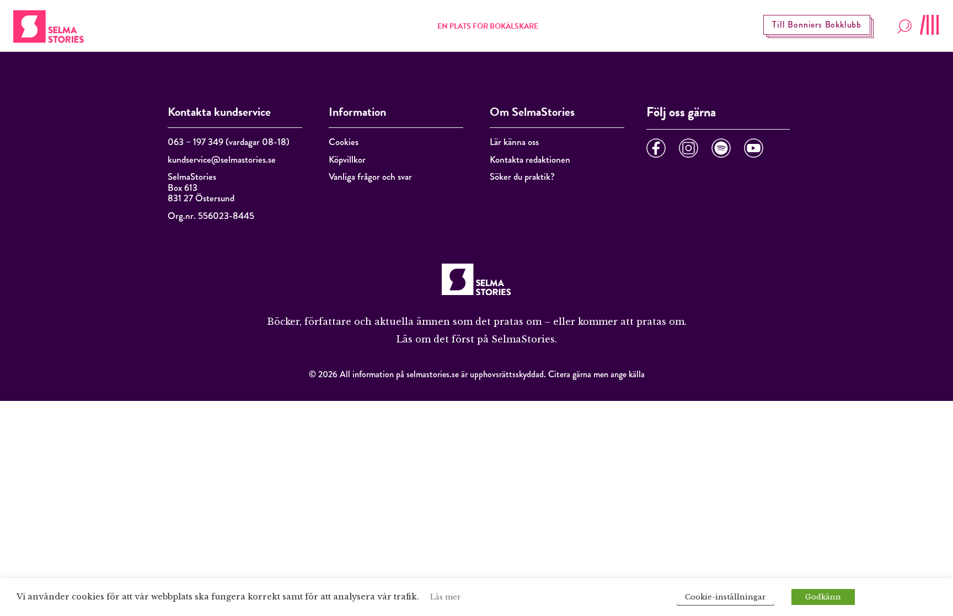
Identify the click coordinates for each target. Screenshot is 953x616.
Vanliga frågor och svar (370, 177)
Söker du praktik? (522, 177)
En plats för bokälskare (487, 26)
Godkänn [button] (823, 597)
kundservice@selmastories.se (222, 160)
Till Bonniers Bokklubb (816, 24)
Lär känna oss (514, 142)
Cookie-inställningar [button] (725, 597)
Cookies (343, 142)
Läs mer (445, 597)
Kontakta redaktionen (530, 160)
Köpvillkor (347, 160)
